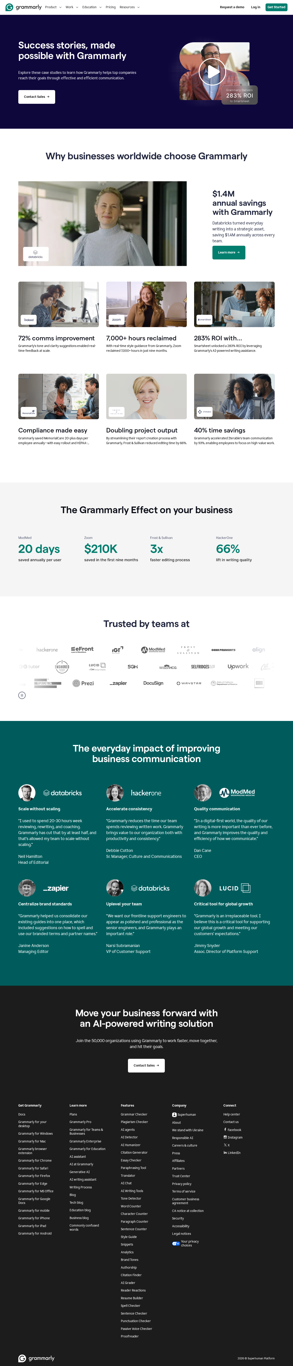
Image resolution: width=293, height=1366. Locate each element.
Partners (178, 1169)
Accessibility (180, 1226)
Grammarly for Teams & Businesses (86, 1132)
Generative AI (80, 1172)
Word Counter (131, 1206)
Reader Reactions (133, 1290)
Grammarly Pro (80, 1122)
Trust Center (181, 1176)
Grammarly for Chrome (35, 1161)
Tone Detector (131, 1199)
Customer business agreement (185, 1201)
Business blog (79, 1218)
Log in (255, 7)
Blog (73, 1195)
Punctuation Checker (136, 1321)
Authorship (129, 1268)
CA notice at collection (188, 1211)
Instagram (235, 1137)
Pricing (111, 7)
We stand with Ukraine (187, 1130)
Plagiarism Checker (134, 1122)
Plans (73, 1114)
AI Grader (128, 1283)
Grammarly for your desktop (32, 1124)
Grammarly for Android (35, 1233)
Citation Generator (134, 1153)
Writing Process (81, 1187)
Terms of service (183, 1191)
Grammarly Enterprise (85, 1141)
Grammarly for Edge (32, 1184)
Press (176, 1153)
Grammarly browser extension (32, 1151)
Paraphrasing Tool (133, 1168)
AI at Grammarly (81, 1164)
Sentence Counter (134, 1229)
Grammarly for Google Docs (34, 1201)
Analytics (127, 1252)
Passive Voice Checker (136, 1329)
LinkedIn (234, 1153)
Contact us (231, 1122)
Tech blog (76, 1203)
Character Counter (134, 1214)
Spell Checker (130, 1306)
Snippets (127, 1244)
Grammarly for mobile (34, 1211)
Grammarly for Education (88, 1149)
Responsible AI (182, 1138)
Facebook (234, 1130)
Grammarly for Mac (32, 1141)
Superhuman (187, 1115)
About (176, 1123)
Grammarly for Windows (35, 1134)
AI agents (128, 1130)
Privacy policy (181, 1184)
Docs (21, 1114)
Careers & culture (184, 1145)
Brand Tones (129, 1260)
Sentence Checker (134, 1313)
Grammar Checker (134, 1114)
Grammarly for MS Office (36, 1191)
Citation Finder (131, 1275)
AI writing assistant (83, 1180)
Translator (128, 1176)
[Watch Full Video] (212, 72)
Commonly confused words (84, 1228)
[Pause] (22, 695)
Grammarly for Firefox (34, 1176)
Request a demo (232, 7)
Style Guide (129, 1237)
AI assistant (78, 1157)
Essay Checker (131, 1160)
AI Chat (126, 1183)
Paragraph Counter (134, 1222)
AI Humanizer (131, 1145)
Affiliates (178, 1161)
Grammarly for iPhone (34, 1218)
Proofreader (130, 1336)
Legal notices (181, 1234)
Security (178, 1218)
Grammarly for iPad (32, 1226)
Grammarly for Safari (33, 1168)
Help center (231, 1114)
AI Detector (129, 1137)
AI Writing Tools (132, 1191)
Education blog (80, 1210)
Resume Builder (132, 1298)
